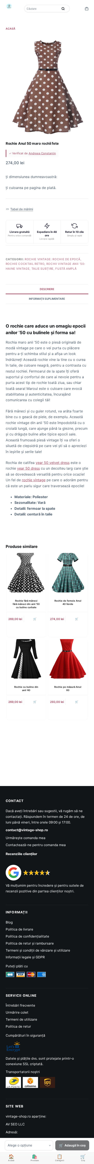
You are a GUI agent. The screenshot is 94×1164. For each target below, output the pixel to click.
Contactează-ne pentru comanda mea (36, 845)
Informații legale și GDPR (25, 957)
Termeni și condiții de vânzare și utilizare (38, 950)
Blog (9, 922)
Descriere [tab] (47, 289)
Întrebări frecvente (20, 1005)
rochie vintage (33, 480)
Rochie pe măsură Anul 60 (67, 688)
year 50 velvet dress (53, 462)
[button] (19, 209)
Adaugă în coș (75, 1145)
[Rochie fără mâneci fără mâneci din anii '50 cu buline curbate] (26, 572)
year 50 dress (28, 468)
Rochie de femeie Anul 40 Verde (67, 602)
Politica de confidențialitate (27, 936)
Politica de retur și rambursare (30, 943)
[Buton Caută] (63, 8)
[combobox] (41, 8)
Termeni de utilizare (21, 1019)
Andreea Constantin (42, 153)
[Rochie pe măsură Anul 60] (67, 659)
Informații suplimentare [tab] (47, 298)
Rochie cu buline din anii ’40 (26, 688)
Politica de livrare (19, 929)
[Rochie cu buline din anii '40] (26, 659)
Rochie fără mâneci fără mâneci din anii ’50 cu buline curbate (26, 604)
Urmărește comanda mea (25, 838)
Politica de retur (18, 1026)
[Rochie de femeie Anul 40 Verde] (67, 572)
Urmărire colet (17, 1012)
